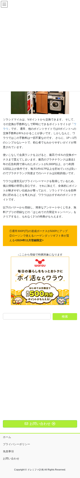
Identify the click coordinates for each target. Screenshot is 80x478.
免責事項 (8, 451)
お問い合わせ (11, 458)
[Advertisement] (40, 365)
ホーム (7, 437)
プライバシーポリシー (16, 444)
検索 (65, 316)
